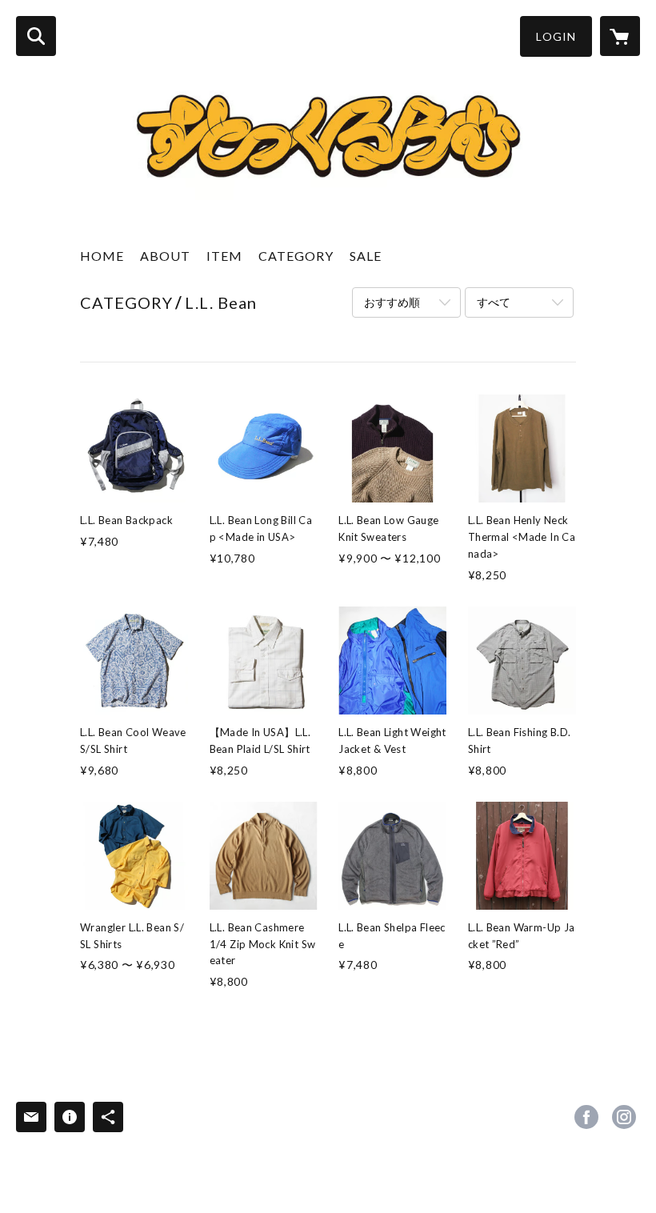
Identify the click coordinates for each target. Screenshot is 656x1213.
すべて (493, 302)
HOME (102, 255)
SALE (366, 255)
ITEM (224, 255)
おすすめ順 (392, 302)
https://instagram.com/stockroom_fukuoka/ (624, 1117)
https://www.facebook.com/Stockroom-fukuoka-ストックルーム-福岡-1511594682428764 (586, 1117)
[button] (556, 36)
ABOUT (165, 255)
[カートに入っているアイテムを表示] (620, 36)
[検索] (36, 36)
